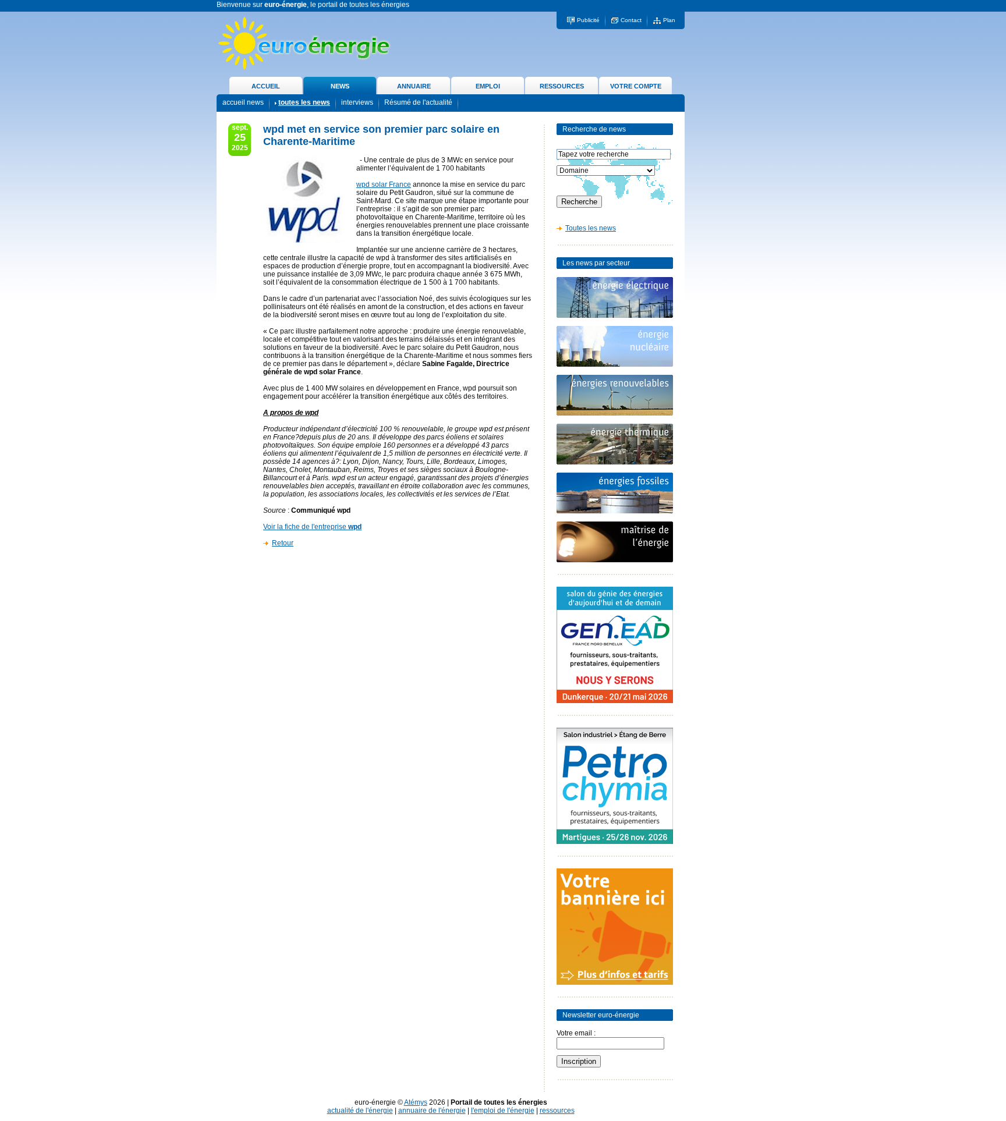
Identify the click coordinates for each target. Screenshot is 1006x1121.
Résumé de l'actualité (418, 102)
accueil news (243, 102)
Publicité (588, 20)
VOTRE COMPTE (635, 86)
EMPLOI (488, 86)
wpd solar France (383, 184)
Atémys (415, 1102)
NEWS (340, 86)
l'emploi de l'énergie (502, 1110)
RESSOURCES (562, 86)
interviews (357, 102)
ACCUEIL (266, 86)
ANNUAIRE (414, 86)
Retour (282, 543)
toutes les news (304, 102)
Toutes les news (590, 228)
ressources (557, 1110)
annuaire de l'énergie (432, 1110)
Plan (669, 20)
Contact (631, 20)
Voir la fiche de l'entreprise (312, 527)
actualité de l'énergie (360, 1110)
